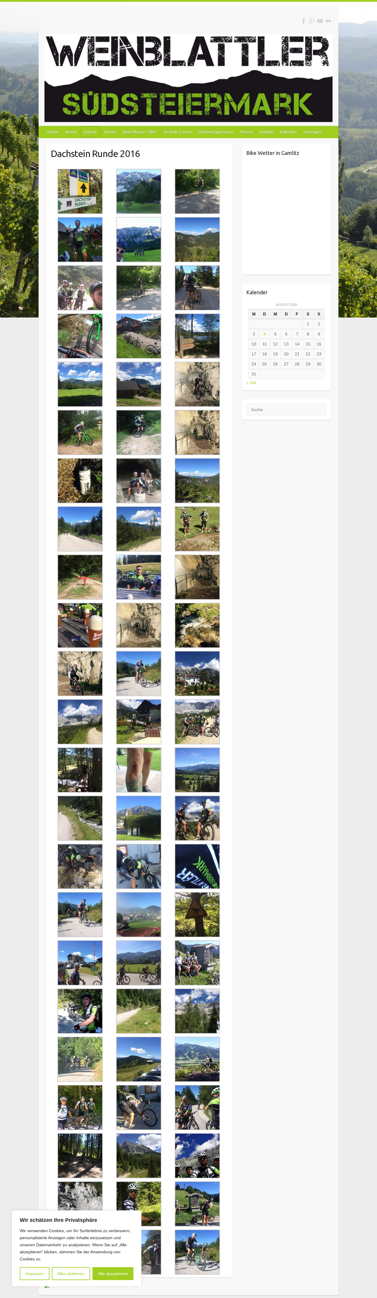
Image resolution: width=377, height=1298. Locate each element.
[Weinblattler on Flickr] (328, 21)
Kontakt (266, 132)
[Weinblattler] (188, 79)
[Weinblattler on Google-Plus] (312, 21)
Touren (109, 132)
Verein (71, 132)
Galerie (90, 132)
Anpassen (34, 1273)
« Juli (251, 382)
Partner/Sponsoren (216, 132)
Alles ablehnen (71, 1273)
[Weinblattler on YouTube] (320, 21)
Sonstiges (312, 132)
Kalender (288, 132)
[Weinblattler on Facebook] (303, 21)
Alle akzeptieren (113, 1273)
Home (53, 132)
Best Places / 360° (140, 132)
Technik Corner (177, 132)
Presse (246, 132)
